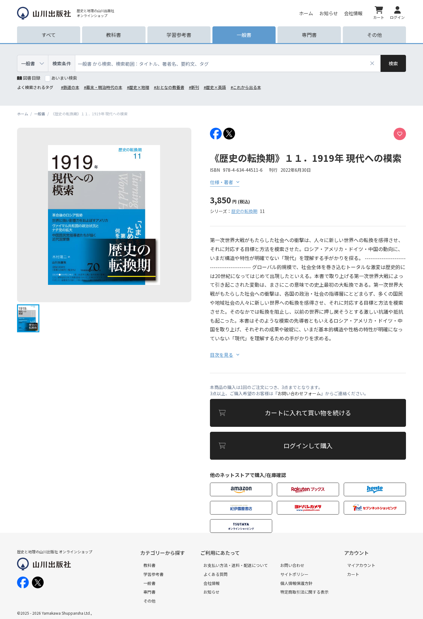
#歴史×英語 (215, 87)
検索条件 (61, 63)
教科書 (149, 565)
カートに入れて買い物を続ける (308, 412)
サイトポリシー (294, 574)
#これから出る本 (246, 87)
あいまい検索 (64, 78)
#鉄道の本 (70, 87)
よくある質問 (215, 574)
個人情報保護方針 (296, 583)
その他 (149, 601)
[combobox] (228, 63)
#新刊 (194, 87)
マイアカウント (361, 565)
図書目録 (31, 78)
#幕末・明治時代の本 (103, 87)
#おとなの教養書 (169, 87)
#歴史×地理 (138, 87)
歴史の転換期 (244, 211)
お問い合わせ (292, 565)
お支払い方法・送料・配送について (235, 565)
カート (353, 574)
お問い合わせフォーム (299, 393)
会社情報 (353, 13)
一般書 (149, 583)
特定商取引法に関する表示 (304, 592)
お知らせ (328, 13)
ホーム (306, 13)
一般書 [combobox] (28, 63)
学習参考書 (153, 574)
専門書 (149, 592)
